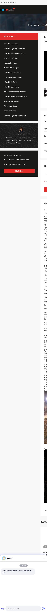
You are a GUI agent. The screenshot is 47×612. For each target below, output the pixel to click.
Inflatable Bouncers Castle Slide (15, 96)
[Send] (44, 608)
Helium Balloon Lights (11, 68)
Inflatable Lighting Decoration (14, 49)
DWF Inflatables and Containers (15, 92)
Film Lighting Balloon (11, 58)
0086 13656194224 (23, 160)
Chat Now (19, 171)
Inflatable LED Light (11, 44)
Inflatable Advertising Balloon (14, 53)
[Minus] (43, 558)
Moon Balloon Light (10, 63)
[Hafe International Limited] (7, 9)
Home (30, 25)
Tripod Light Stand (10, 106)
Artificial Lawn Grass (11, 101)
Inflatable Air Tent (10, 82)
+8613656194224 (18, 164)
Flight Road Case (10, 111)
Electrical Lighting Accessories (15, 116)
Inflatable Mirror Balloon (12, 72)
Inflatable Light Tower (12, 87)
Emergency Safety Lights (13, 77)
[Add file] (3, 608)
